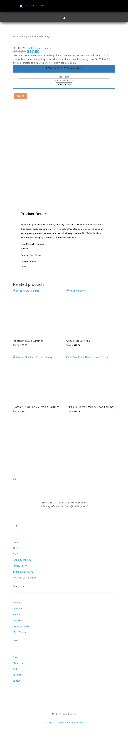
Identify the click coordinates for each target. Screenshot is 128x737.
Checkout (17, 674)
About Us (17, 548)
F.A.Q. (16, 554)
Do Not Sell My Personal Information (64, 722)
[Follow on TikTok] (102, 6)
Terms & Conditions (23, 571)
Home (15, 36)
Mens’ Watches (20, 632)
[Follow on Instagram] (96, 6)
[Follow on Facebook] (83, 6)
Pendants (17, 608)
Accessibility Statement (24, 577)
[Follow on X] (90, 6)
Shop (15, 657)
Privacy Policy (20, 565)
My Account (19, 663)
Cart (15, 669)
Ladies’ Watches (21, 626)
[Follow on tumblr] (73, 515)
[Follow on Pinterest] (67, 515)
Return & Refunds (22, 559)
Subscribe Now (64, 84)
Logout (16, 680)
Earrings (24, 36)
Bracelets (17, 620)
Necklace (17, 602)
